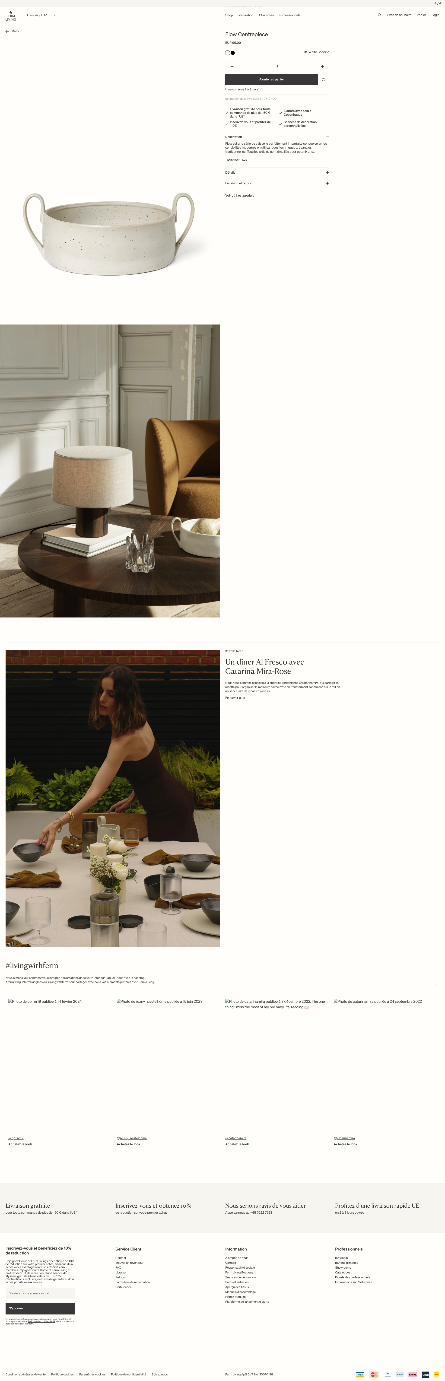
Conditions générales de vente (26, 1374)
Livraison (121, 1272)
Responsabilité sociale (240, 1267)
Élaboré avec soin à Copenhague (297, 113)
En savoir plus (235, 698)
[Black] (232, 53)
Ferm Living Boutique (239, 1272)
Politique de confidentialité (41, 1322)
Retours (120, 1277)
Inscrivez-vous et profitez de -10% (250, 124)
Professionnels (290, 15)
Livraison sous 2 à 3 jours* (242, 89)
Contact (120, 1258)
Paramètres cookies (92, 1374)
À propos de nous (236, 1258)
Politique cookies (62, 1374)
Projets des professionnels (352, 1277)
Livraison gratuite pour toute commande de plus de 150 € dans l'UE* (250, 113)
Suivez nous (160, 1374)
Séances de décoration (240, 1277)
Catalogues (342, 1272)
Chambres (266, 15)
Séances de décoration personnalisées (300, 124)
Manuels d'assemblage (240, 1292)
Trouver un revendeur (129, 1262)
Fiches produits (235, 1296)
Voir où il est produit (239, 195)
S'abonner (16, 1308)
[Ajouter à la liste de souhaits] (323, 79)
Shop (229, 15)
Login (435, 15)
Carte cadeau (124, 1287)
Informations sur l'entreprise (353, 1282)
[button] (13, 32)
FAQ (118, 1267)
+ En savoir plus (236, 160)
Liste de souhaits (399, 15)
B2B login (341, 1258)
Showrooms (343, 1267)
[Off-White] (227, 53)
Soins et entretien (237, 1282)
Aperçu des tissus (237, 1287)
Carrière (230, 1262)
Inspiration (246, 15)
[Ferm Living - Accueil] (11, 15)
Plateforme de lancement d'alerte (247, 1301)
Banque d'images (346, 1262)
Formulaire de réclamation (132, 1282)
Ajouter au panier (271, 79)
